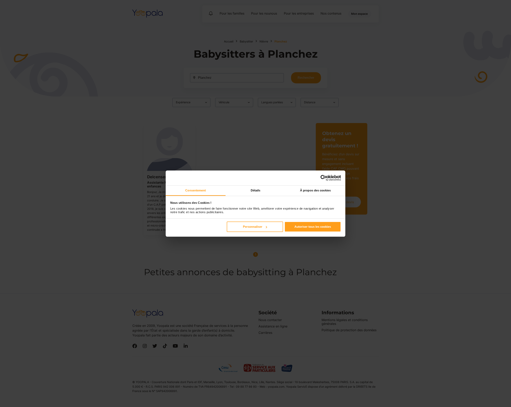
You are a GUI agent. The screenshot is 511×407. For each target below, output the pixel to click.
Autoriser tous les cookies (312, 226)
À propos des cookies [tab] (315, 190)
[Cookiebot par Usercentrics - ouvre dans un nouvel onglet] (323, 178)
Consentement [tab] (195, 190)
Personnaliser (252, 226)
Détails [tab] (255, 190)
